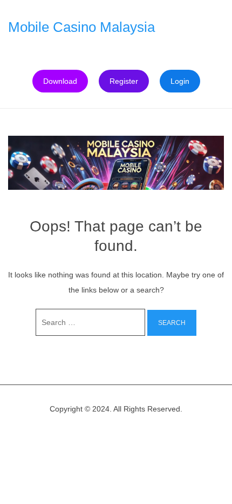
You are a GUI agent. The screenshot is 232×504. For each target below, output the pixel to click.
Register (124, 81)
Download (60, 81)
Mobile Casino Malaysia (81, 27)
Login (179, 81)
